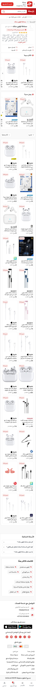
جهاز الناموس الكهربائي (27, 665)
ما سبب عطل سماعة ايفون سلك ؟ (23, 552)
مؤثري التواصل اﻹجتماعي (27, 662)
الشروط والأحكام (12, 669)
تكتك (33, 669)
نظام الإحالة (31, 658)
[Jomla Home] (31, 11)
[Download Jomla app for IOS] (11, 627)
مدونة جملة (14, 655)
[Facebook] (29, 637)
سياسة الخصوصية (12, 662)
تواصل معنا (31, 651)
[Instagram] (24, 637)
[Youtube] (11, 637)
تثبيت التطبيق (7, 4)
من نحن (15, 651)
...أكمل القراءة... (21, 42)
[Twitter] (20, 637)
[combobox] (15, 11)
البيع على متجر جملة (28, 655)
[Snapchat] (7, 637)
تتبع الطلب (14, 665)
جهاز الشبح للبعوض (28, 672)
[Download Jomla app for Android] (25, 627)
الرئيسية (32, 22)
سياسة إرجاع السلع (12, 658)
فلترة (30, 135)
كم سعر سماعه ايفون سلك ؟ (25, 542)
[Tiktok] (16, 637)
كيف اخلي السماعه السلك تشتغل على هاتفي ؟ (19, 547)
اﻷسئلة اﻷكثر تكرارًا (12, 672)
